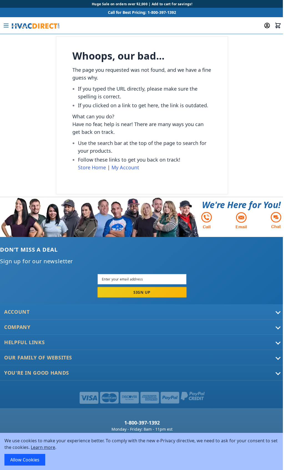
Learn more (43, 447)
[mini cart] (278, 25)
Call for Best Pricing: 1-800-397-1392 (142, 12)
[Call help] (207, 220)
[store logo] (35, 25)
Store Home (92, 167)
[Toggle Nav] (6, 25)
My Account (125, 167)
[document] (142, 451)
